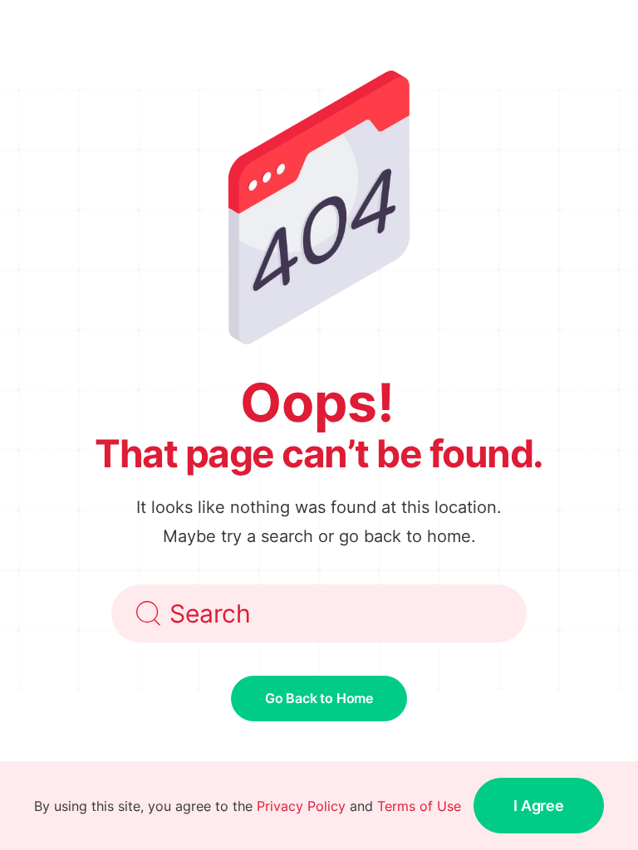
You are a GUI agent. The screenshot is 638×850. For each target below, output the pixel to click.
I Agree (538, 805)
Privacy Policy (301, 806)
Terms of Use (419, 806)
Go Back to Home (319, 698)
